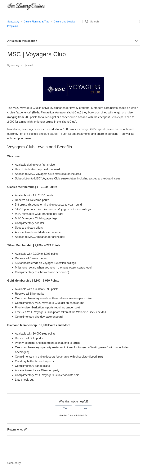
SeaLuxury (13, 21)
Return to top (15, 429)
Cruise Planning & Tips (36, 21)
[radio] (63, 408)
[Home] (26, 8)
